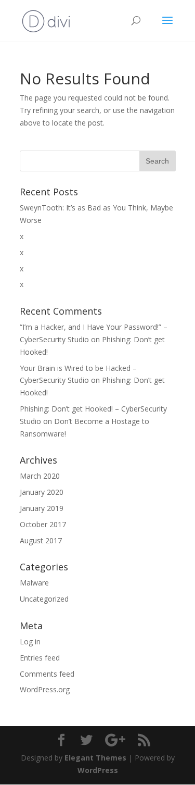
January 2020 (41, 492)
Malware (34, 583)
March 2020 (40, 476)
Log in (30, 641)
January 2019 (41, 508)
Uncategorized (44, 599)
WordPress (97, 770)
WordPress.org (45, 689)
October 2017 (43, 524)
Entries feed (40, 658)
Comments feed (47, 674)
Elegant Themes (95, 758)
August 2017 (41, 540)
